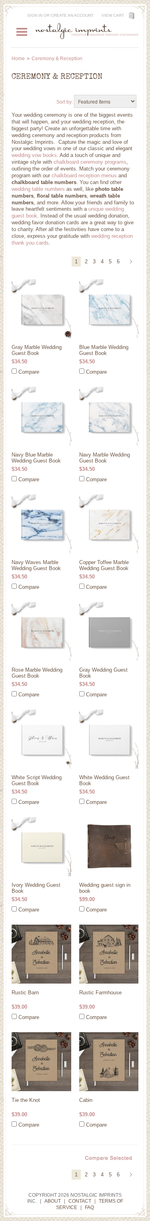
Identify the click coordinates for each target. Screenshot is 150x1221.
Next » (132, 262)
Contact (79, 1201)
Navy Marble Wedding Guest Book (104, 458)
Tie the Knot (26, 1100)
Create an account (72, 15)
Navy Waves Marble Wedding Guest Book (36, 565)
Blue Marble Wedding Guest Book (103, 350)
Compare (28, 372)
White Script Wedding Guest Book (37, 780)
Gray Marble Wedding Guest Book (37, 350)
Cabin (85, 1100)
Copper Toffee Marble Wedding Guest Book (104, 565)
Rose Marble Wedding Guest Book (37, 673)
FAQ (89, 1207)
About (52, 1201)
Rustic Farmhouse (100, 993)
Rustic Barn (25, 993)
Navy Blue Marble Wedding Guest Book (36, 458)
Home (18, 58)
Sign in (34, 15)
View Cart (113, 15)
